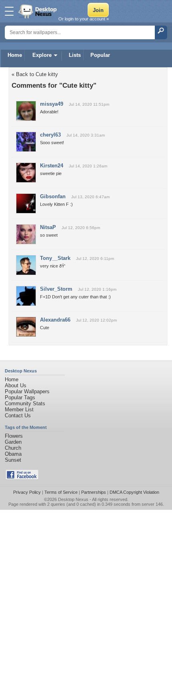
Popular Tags (20, 397)
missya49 (51, 104)
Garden (13, 442)
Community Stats (25, 403)
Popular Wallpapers (27, 391)
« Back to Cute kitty (35, 74)
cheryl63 (50, 135)
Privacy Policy (27, 492)
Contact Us (18, 415)
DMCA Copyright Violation (134, 492)
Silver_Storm (56, 289)
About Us (15, 385)
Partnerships (93, 492)
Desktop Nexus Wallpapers (38, 11)
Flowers (14, 436)
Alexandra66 (55, 320)
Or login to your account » (83, 18)
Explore (42, 55)
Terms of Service (61, 492)
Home (15, 55)
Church (13, 448)
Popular (100, 55)
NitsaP (48, 227)
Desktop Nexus (73, 499)
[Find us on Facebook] (22, 478)
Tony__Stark (55, 258)
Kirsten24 (51, 166)
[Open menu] (9, 11)
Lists (75, 55)
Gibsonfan (53, 196)
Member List (19, 409)
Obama (13, 454)
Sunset (13, 460)
